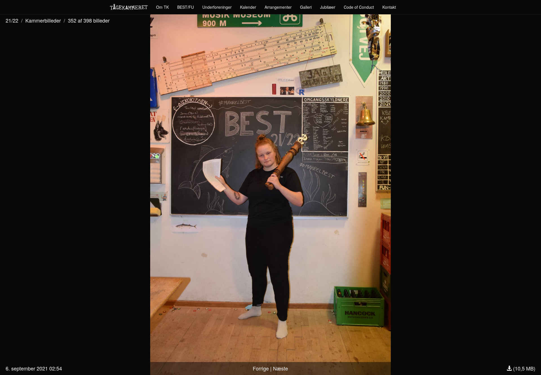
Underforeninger (217, 7)
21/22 (12, 20)
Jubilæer (327, 7)
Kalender (248, 7)
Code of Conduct (359, 7)
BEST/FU (185, 7)
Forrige (261, 368)
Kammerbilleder (43, 20)
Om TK (162, 7)
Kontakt (389, 7)
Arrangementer (278, 7)
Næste (280, 368)
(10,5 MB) (523, 368)
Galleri (306, 7)
